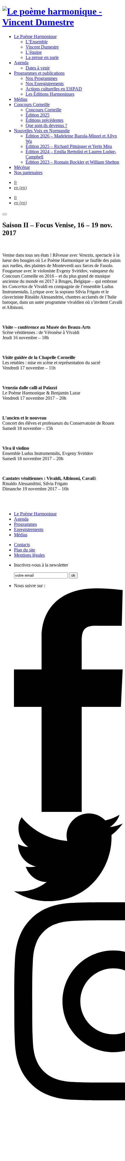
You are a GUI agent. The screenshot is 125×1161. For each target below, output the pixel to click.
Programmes (25, 524)
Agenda (21, 62)
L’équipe (34, 52)
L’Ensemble (37, 41)
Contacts (22, 544)
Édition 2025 (37, 114)
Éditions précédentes (44, 120)
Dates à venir (38, 67)
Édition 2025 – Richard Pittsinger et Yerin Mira (69, 146)
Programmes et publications (39, 73)
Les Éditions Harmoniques (50, 94)
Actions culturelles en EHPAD (54, 88)
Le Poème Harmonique (35, 36)
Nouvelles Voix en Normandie (42, 130)
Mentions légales (29, 555)
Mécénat (22, 167)
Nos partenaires (28, 172)
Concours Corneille (32, 104)
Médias (20, 99)
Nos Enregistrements (45, 83)
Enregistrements (28, 529)
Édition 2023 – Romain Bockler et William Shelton (72, 162)
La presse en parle (42, 57)
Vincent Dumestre (42, 46)
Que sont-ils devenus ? (46, 125)
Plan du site (24, 549)
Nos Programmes (41, 78)
